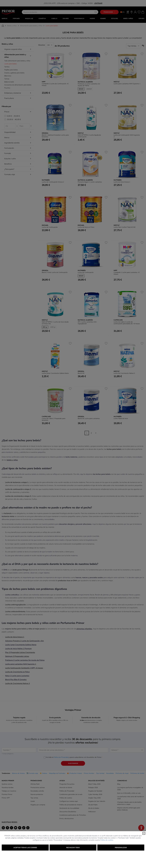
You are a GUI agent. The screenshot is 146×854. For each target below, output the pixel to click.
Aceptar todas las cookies (25, 848)
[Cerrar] (144, 833)
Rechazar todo (73, 848)
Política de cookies (106, 840)
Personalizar (121, 848)
